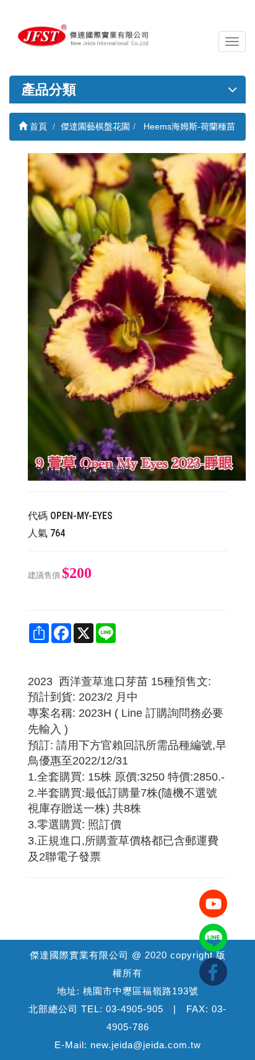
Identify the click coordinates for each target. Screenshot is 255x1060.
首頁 (37, 126)
